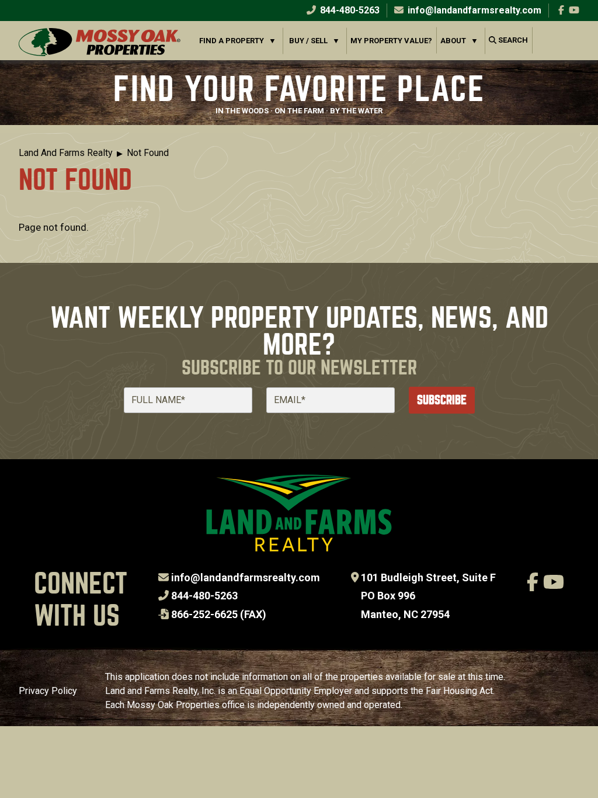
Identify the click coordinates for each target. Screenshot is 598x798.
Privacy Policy (48, 690)
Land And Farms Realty (66, 152)
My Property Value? (391, 40)
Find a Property (231, 40)
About (453, 40)
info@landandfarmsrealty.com (245, 577)
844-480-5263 (349, 10)
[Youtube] (574, 10)
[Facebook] (561, 10)
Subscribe (442, 400)
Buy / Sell (308, 40)
